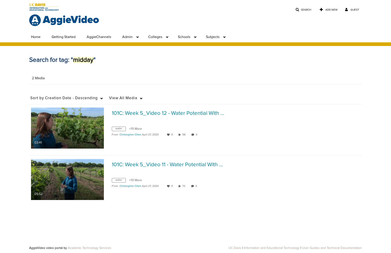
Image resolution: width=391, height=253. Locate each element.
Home (36, 37)
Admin (127, 37)
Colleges (155, 37)
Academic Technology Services (89, 248)
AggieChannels (99, 37)
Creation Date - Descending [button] (64, 98)
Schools (184, 37)
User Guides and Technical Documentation (332, 248)
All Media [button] (123, 98)
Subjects (212, 37)
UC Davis (235, 248)
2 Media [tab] (38, 78)
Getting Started (64, 37)
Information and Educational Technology (272, 248)
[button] (303, 10)
